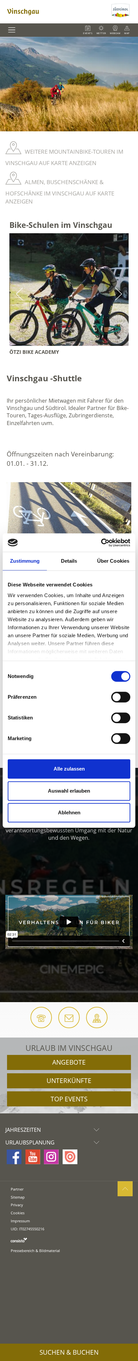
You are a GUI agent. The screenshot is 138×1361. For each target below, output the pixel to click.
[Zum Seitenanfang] (125, 1188)
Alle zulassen (69, 769)
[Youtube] (32, 1156)
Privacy (17, 1204)
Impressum (20, 1220)
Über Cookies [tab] (113, 561)
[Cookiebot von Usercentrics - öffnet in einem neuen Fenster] (101, 542)
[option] (69, 84)
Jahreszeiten (23, 1129)
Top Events (69, 1099)
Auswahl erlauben (69, 791)
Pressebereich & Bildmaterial (35, 1250)
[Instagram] (51, 1156)
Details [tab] (69, 561)
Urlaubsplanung (30, 1142)
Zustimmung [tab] (25, 561)
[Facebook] (14, 1156)
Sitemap (18, 1197)
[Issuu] (70, 1156)
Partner (17, 1189)
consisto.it (19, 1240)
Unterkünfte (69, 1080)
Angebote (69, 1062)
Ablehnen (69, 812)
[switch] (120, 697)
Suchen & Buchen (69, 1352)
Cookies (17, 1212)
